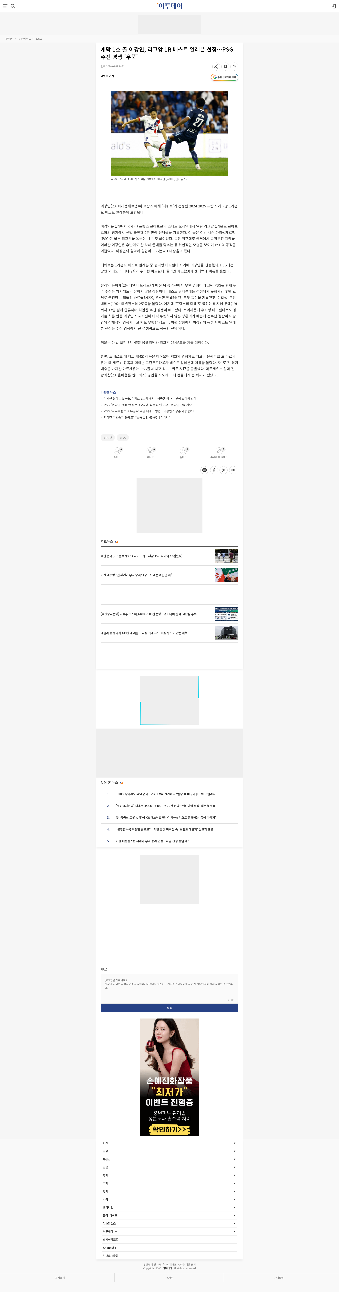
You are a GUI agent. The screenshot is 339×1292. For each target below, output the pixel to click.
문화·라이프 (24, 38)
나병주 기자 (107, 76)
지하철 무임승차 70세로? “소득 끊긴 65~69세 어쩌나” (137, 417)
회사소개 (60, 1277)
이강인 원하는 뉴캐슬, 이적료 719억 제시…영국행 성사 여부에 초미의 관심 (150, 398)
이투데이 (9, 38)
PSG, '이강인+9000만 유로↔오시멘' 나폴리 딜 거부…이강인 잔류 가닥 (148, 405)
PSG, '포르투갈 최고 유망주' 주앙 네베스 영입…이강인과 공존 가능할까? (149, 411)
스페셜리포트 (110, 1239)
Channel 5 (109, 1247)
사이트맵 (279, 1277)
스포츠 (39, 38)
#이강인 (108, 437)
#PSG (123, 437)
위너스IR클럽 (110, 1255)
